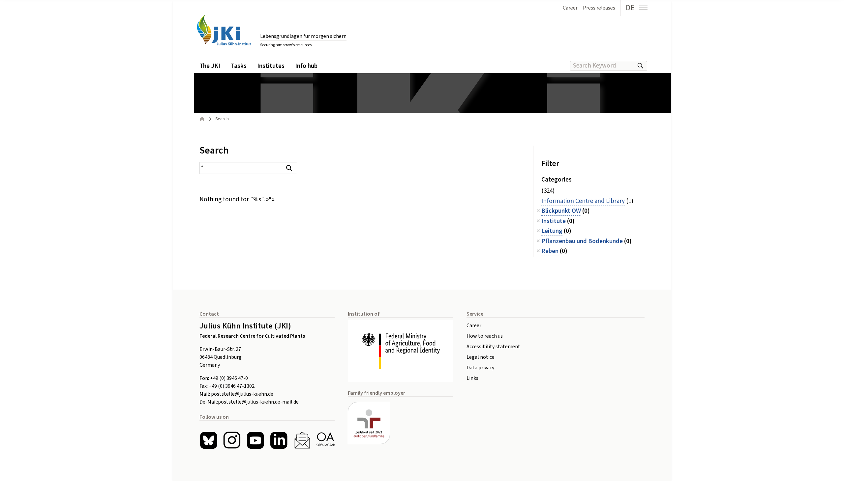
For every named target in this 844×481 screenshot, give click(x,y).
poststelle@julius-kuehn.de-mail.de (258, 402)
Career (474, 325)
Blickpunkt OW (561, 211)
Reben (549, 251)
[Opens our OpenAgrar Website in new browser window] (325, 440)
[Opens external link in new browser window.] (400, 351)
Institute (553, 221)
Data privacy (480, 367)
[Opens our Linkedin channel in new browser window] (279, 440)
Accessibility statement (493, 346)
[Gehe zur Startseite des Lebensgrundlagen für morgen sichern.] (224, 30)
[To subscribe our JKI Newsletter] (302, 440)
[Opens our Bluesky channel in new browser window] (208, 440)
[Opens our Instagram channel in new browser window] (232, 440)
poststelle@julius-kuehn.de (242, 394)
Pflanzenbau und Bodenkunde (582, 241)
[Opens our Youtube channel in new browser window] (255, 440)
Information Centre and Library (583, 201)
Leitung (551, 231)
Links (472, 378)
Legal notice (481, 357)
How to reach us (485, 336)
